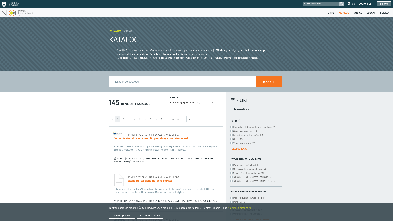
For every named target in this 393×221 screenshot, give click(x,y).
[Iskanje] (341, 4)
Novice (358, 12)
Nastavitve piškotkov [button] (150, 215)
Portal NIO (115, 30)
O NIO (331, 12)
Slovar (371, 12)
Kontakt (385, 12)
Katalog (344, 12)
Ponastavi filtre (241, 109)
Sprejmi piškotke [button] (122, 215)
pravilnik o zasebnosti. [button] (239, 207)
